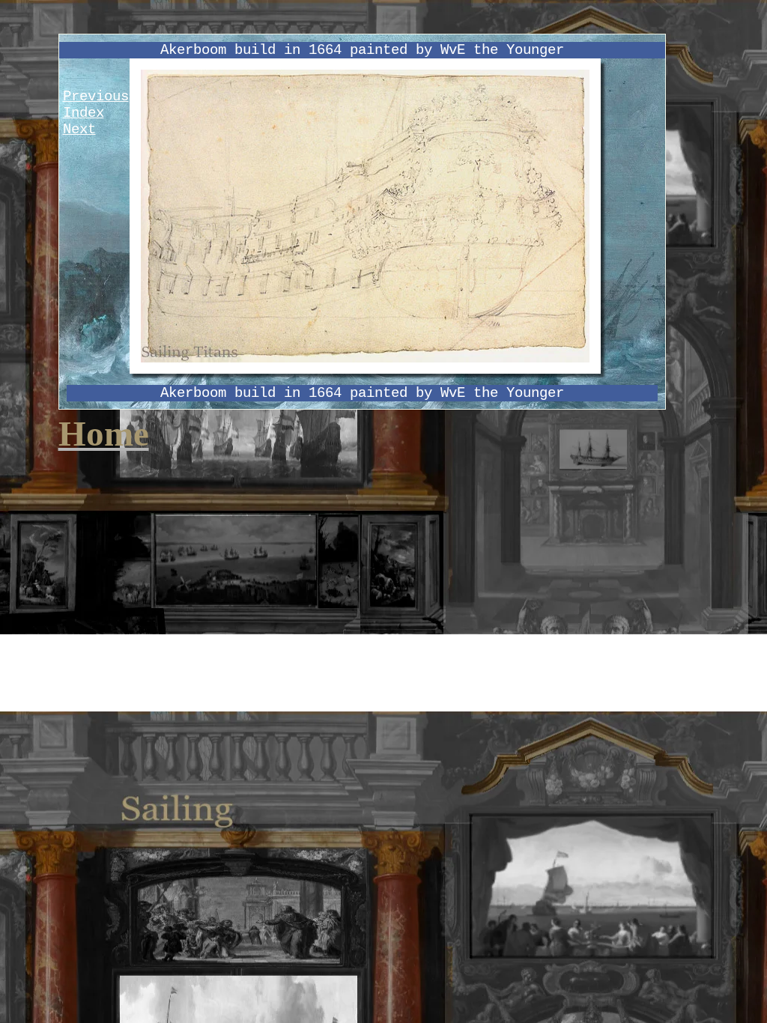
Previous (96, 96)
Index (83, 113)
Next (79, 129)
